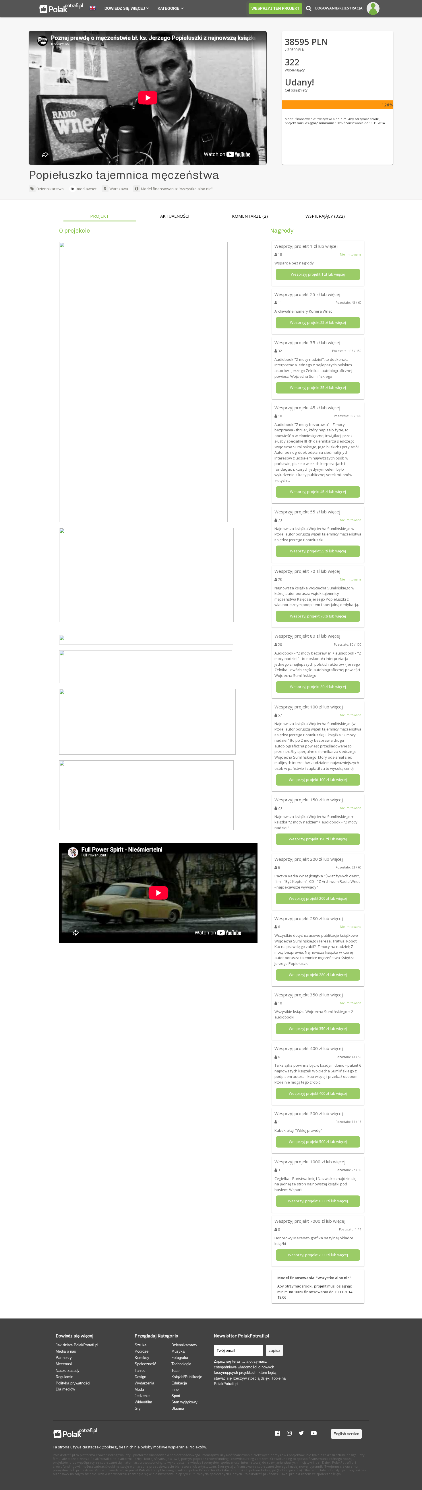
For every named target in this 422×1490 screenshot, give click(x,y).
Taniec (140, 1370)
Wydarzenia (144, 1383)
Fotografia (179, 1357)
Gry (138, 1408)
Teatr (175, 1370)
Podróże (141, 1351)
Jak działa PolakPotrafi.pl (77, 1345)
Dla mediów (65, 1389)
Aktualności (174, 216)
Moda (139, 1389)
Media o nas (66, 1351)
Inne (175, 1389)
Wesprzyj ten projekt (275, 8)
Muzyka (178, 1351)
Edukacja (179, 1383)
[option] (99, 217)
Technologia (181, 1364)
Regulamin (64, 1377)
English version (346, 1434)
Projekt (99, 216)
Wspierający (325, 216)
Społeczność (145, 1364)
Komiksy (142, 1357)
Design (140, 1377)
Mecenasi (64, 1364)
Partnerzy (64, 1357)
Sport (175, 1396)
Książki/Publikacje (186, 1377)
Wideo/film (143, 1402)
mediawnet (86, 188)
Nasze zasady (68, 1370)
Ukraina (177, 1408)
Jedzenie (142, 1396)
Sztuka (140, 1345)
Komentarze (250, 216)
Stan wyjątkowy (184, 1402)
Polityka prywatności (73, 1383)
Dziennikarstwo (50, 188)
